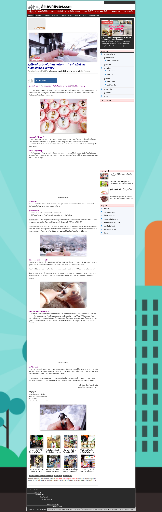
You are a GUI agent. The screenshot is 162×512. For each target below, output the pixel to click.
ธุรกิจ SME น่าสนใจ (80, 15)
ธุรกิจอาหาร (107, 64)
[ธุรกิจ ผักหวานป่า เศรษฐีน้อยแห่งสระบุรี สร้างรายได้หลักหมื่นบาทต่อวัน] (104, 186)
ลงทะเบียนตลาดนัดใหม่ (49, 502)
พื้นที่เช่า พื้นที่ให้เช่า (110, 215)
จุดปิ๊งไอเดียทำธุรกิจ (110, 226)
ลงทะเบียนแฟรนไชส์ (47, 499)
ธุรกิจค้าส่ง (107, 93)
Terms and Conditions (110, 509)
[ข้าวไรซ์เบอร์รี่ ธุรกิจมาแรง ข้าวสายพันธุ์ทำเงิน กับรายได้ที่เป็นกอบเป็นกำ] (104, 201)
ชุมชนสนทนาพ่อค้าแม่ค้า (112, 222)
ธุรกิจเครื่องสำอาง (109, 54)
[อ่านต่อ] (125, 46)
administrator (53, 71)
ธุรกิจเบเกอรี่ (111, 81)
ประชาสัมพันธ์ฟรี (94, 15)
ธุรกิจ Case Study (40, 495)
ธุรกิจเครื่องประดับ (48, 475)
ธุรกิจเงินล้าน (58, 475)
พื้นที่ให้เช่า (55, 15)
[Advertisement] (63, 179)
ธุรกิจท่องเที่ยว (111, 74)
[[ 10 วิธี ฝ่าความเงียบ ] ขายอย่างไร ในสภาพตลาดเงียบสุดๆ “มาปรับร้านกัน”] (117, 35)
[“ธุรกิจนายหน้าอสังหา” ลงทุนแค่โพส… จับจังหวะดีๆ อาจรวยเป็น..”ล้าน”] (104, 194)
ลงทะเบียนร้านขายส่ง (57, 507)
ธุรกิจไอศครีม (111, 85)
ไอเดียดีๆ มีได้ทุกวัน (66, 15)
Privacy (89, 509)
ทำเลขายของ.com (67, 509)
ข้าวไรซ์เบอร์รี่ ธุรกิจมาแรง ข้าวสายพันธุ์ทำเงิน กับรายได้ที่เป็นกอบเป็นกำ (121, 197)
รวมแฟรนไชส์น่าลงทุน (111, 219)
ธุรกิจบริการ (107, 68)
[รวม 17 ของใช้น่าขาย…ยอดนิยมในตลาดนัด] (104, 178)
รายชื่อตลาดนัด (37, 492)
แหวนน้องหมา (67, 475)
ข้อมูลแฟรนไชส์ (34, 490)
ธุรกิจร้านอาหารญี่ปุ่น (113, 60)
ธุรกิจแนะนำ (105, 171)
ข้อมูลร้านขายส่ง (44, 497)
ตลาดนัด (38, 15)
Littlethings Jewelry (35, 475)
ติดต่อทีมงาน (31, 509)
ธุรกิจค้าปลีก (77, 71)
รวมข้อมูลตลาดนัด (109, 212)
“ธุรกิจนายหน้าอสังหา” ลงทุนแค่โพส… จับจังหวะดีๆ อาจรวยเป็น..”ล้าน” (121, 190)
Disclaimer (120, 509)
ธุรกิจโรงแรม (111, 71)
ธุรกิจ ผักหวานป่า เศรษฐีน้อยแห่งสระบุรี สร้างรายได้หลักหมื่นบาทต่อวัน (121, 182)
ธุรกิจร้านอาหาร (109, 58)
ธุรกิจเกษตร (107, 96)
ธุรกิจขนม (107, 79)
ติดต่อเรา (106, 233)
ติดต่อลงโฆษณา (41, 509)
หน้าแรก (30, 15)
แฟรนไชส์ (46, 15)
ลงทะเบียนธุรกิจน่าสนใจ (53, 504)
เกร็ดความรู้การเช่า (110, 229)
